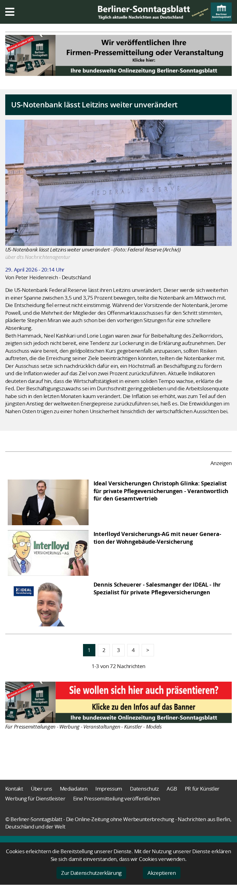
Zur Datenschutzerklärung (91, 872)
